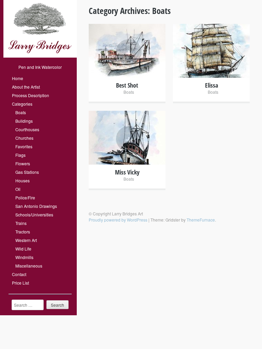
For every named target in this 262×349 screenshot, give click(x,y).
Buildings (24, 121)
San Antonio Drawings (36, 206)
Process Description (30, 95)
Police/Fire (25, 197)
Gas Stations (27, 172)
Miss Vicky (127, 172)
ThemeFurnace (201, 220)
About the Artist (26, 87)
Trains (21, 223)
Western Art (26, 240)
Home (17, 78)
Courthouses (27, 129)
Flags (20, 155)
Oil (17, 189)
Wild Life (23, 249)
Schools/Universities (34, 214)
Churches (24, 138)
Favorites (23, 146)
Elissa (211, 85)
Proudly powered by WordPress (118, 220)
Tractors (22, 231)
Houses (22, 180)
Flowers (22, 163)
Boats (20, 112)
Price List (20, 283)
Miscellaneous (28, 266)
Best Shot (127, 85)
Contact (19, 274)
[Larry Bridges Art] (40, 56)
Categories (22, 104)
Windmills (24, 257)
